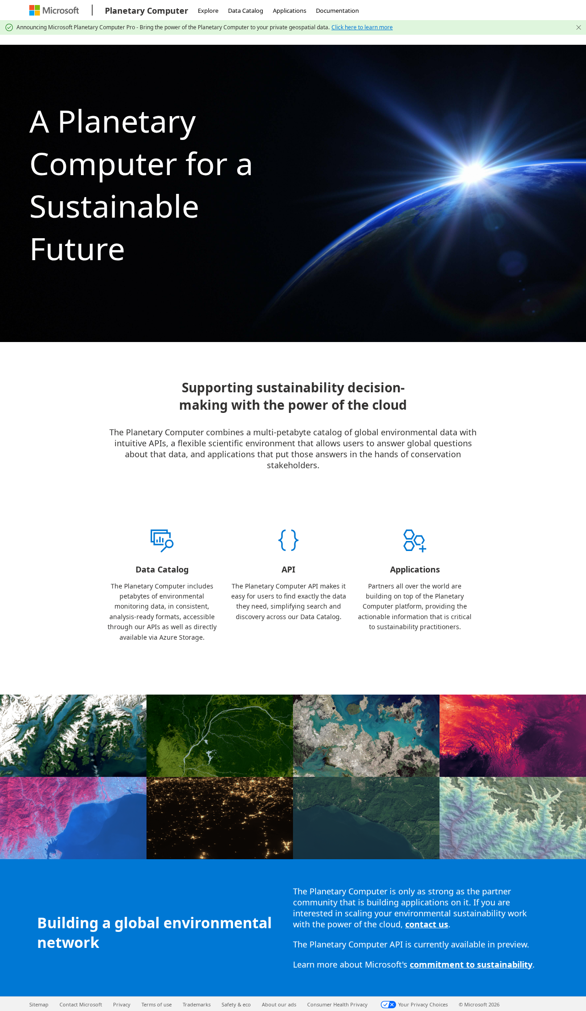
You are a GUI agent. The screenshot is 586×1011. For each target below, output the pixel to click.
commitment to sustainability (471, 964)
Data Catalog (245, 10)
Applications (289, 10)
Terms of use (156, 1004)
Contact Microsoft (81, 1004)
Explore (208, 10)
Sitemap (39, 1004)
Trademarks (197, 1004)
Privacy (121, 1004)
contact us (426, 924)
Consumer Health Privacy (337, 1004)
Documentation (337, 10)
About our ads (279, 1004)
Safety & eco (236, 1004)
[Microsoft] (55, 10)
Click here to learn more (362, 27)
